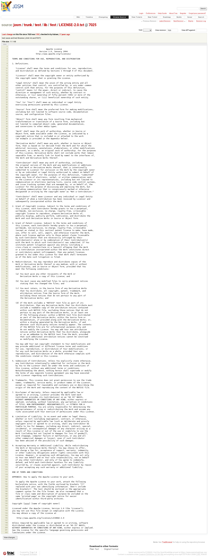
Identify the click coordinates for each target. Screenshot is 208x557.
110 (6, 310)
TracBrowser (167, 542)
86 (6, 252)
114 (6, 320)
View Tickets (137, 17)
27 (6, 109)
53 (6, 172)
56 (6, 179)
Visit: (141, 30)
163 (6, 438)
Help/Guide (162, 13)
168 (6, 450)
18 (6, 88)
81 (6, 240)
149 (6, 404)
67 (6, 206)
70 (6, 213)
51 (6, 167)
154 (6, 416)
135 (6, 370)
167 (6, 448)
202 (6, 532)
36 (6, 131)
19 (6, 90)
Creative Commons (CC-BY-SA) (151, 554)
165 (6, 443)
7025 (92, 25)
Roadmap (167, 17)
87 (6, 254)
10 (6, 68)
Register (183, 13)
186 (6, 494)
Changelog (103, 17)
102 (6, 291)
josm (17, 25)
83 (6, 245)
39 (6, 138)
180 (6, 479)
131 (6, 361)
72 (6, 218)
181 (6, 482)
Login (141, 13)
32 (6, 121)
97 (6, 278)
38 (6, 136)
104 (6, 295)
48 (6, 160)
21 (6, 95)
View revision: (160, 30)
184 (6, 489)
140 (6, 383)
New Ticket (152, 17)
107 (6, 303)
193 (6, 511)
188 (6, 499)
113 (6, 317)
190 (6, 503)
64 (6, 199)
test (38, 25)
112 (6, 315)
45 (6, 153)
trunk (28, 25)
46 (6, 155)
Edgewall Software (29, 554)
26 (6, 107)
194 (6, 513)
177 (6, 472)
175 (6, 467)
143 (6, 390)
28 (6, 112)
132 (6, 363)
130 (6, 358)
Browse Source (119, 17)
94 (6, 271)
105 (6, 298)
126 (6, 349)
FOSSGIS (148, 552)
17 (6, 85)
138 (6, 378)
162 (6, 436)
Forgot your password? (197, 13)
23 (6, 100)
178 (6, 474)
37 (6, 134)
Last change (7, 34)
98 (6, 281)
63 (6, 196)
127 (6, 351)
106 (6, 300)
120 (6, 334)
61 (6, 192)
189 (6, 501)
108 (6, 305)
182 (6, 484)
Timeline (89, 17)
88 (6, 257)
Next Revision (178, 21)
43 (6, 148)
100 (6, 286)
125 (6, 346)
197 (6, 520)
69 (6, 211)
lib (45, 25)
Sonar (189, 17)
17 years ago (64, 34)
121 (6, 337)
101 (6, 288)
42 (6, 146)
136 (6, 373)
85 (6, 250)
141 (6, 385)
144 (6, 392)
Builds (179, 17)
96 (6, 276)
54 (6, 175)
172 (6, 460)
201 (6, 530)
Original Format (111, 549)
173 (6, 462)
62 (6, 194)
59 (6, 187)
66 (6, 204)
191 (6, 506)
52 (6, 170)
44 (6, 150)
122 (6, 339)
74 (6, 223)
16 (6, 83)
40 (6, 141)
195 (6, 515)
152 (6, 411)
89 (6, 259)
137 (6, 375)
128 (6, 353)
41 (6, 143)
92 (6, 266)
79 (6, 235)
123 (6, 341)
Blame (190, 21)
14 (6, 78)
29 (6, 114)
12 (6, 73)
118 (6, 329)
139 (6, 380)
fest (53, 25)
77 (6, 230)
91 (6, 264)
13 (6, 76)
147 (6, 399)
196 (6, 518)
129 (6, 356)
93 (6, 269)
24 (6, 102)
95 (6, 274)
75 (6, 225)
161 (6, 433)
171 (6, 457)
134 (6, 368)
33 (6, 124)
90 (6, 262)
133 (6, 366)
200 (6, 527)
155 (6, 419)
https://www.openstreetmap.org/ (194, 552)
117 (6, 327)
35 (6, 129)
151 (6, 409)
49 (6, 162)
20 (6, 92)
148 (6, 402)
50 (6, 165)
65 (6, 201)
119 (6, 332)
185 (6, 491)
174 (6, 465)
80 (6, 237)
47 (6, 158)
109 (6, 308)
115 (6, 322)
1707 (37, 34)
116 (6, 325)
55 (6, 177)
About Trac (173, 13)
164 (6, 441)
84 (6, 247)
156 (6, 421)
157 (6, 424)
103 (6, 293)
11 (6, 71)
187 (6, 496)
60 (6, 189)
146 (6, 397)
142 (6, 387)
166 (6, 445)
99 (6, 283)
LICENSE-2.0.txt (71, 25)
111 (6, 312)
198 (6, 523)
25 (6, 104)
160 (6, 431)
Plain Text (94, 549)
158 (6, 426)
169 (6, 453)
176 (6, 469)
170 (6, 455)
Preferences (151, 13)
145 (6, 395)
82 (6, 242)
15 (6, 80)
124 (6, 344)
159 (6, 428)
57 (6, 182)
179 (6, 477)
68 (6, 208)
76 (6, 228)
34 (6, 126)
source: (7, 25)
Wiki (78, 17)
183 (6, 486)
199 (6, 525)
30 (6, 117)
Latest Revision (165, 21)
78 (6, 233)
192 (6, 508)
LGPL (198, 554)
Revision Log (201, 21)
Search (201, 17)
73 (6, 220)
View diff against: (189, 30)
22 (6, 97)
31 (6, 119)
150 (6, 407)
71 (6, 216)
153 (6, 414)
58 (6, 184)
